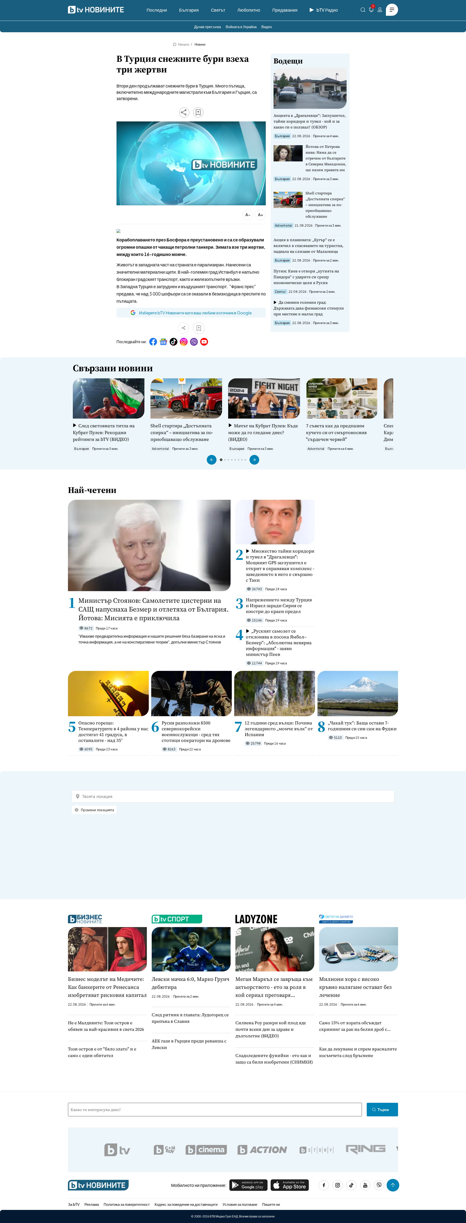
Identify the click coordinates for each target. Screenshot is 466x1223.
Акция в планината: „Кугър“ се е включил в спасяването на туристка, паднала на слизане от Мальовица (308, 245)
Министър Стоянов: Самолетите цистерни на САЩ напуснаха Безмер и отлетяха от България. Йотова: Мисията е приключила (153, 609)
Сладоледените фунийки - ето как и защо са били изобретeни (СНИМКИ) (274, 1058)
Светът (218, 10)
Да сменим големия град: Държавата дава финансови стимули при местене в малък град (309, 308)
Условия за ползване (240, 1204)
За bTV (74, 1204)
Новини (200, 44)
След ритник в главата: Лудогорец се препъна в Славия (190, 1018)
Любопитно (248, 10)
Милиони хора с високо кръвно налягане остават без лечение (355, 987)
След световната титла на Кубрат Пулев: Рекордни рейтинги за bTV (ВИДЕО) (104, 432)
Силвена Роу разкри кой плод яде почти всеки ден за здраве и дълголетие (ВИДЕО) (270, 1029)
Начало (183, 44)
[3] (371, 10)
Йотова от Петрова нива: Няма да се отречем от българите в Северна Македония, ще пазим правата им (326, 158)
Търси (383, 1109)
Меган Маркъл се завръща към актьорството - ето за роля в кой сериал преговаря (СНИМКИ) (274, 987)
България (189, 10)
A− (247, 214)
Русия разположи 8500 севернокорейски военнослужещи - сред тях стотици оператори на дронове (196, 731)
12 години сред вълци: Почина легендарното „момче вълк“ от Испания (279, 728)
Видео (266, 26)
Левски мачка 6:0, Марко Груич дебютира (190, 983)
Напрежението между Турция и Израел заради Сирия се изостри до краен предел (279, 605)
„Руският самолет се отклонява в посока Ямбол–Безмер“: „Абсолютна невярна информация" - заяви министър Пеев (279, 642)
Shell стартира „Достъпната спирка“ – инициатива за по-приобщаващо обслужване (325, 205)
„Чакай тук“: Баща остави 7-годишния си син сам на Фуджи (362, 725)
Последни (157, 10)
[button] (211, 460)
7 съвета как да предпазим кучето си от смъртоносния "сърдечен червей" (336, 432)
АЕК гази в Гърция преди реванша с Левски (189, 1044)
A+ (260, 214)
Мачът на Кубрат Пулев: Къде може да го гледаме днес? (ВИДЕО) (263, 432)
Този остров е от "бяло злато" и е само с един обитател (102, 1052)
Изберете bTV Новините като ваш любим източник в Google (195, 312)
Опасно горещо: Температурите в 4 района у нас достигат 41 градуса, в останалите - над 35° (113, 731)
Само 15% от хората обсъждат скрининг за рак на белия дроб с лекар (353, 1026)
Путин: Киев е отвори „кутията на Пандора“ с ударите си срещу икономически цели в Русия (306, 276)
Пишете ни (271, 1204)
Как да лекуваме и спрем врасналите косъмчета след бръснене (358, 1052)
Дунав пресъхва (207, 26)
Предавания (285, 10)
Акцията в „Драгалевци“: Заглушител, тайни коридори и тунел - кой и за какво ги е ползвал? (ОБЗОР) (310, 121)
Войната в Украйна (241, 26)
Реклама (91, 1204)
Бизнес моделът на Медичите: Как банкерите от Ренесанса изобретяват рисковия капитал (107, 987)
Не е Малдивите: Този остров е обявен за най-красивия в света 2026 (106, 1026)
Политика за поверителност (127, 1204)
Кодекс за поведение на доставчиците (186, 1204)
